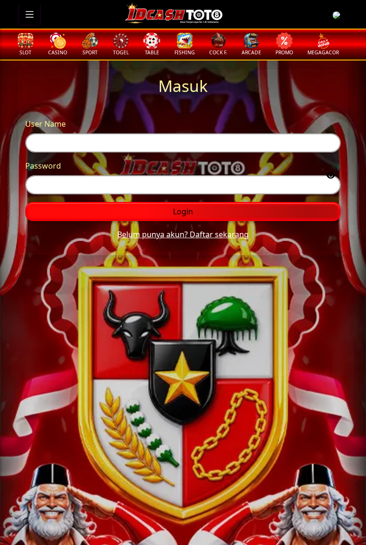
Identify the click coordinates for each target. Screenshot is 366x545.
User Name (45, 124)
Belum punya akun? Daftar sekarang (183, 234)
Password (43, 166)
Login (183, 211)
